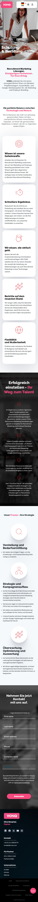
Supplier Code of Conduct (13, 895)
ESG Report (28, 895)
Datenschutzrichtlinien (22, 881)
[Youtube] (17, 830)
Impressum (26, 885)
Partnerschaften (9, 859)
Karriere (6, 872)
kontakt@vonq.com (10, 845)
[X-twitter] (13, 830)
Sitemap (6, 875)
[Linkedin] (5, 830)
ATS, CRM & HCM (10, 856)
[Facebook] (9, 830)
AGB (10, 881)
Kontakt (6, 869)
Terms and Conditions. (22, 782)
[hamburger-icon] (28, 4)
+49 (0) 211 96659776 (11, 842)
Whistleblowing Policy (19, 890)
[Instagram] (21, 830)
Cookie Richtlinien (13, 885)
